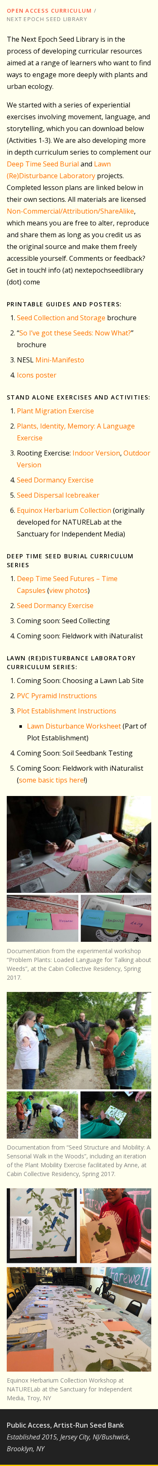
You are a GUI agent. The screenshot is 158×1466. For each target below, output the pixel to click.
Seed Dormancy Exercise (55, 480)
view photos (68, 590)
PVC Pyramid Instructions (57, 695)
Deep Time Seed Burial (43, 164)
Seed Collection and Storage (61, 317)
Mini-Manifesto (59, 359)
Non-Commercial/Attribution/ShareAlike (70, 211)
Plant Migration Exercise (55, 410)
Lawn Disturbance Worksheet (74, 726)
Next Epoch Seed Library (47, 19)
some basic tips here (51, 780)
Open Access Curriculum (49, 10)
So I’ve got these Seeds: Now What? (75, 333)
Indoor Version (96, 453)
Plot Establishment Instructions (66, 711)
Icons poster (36, 375)
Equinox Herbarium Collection (64, 510)
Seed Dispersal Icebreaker (58, 495)
